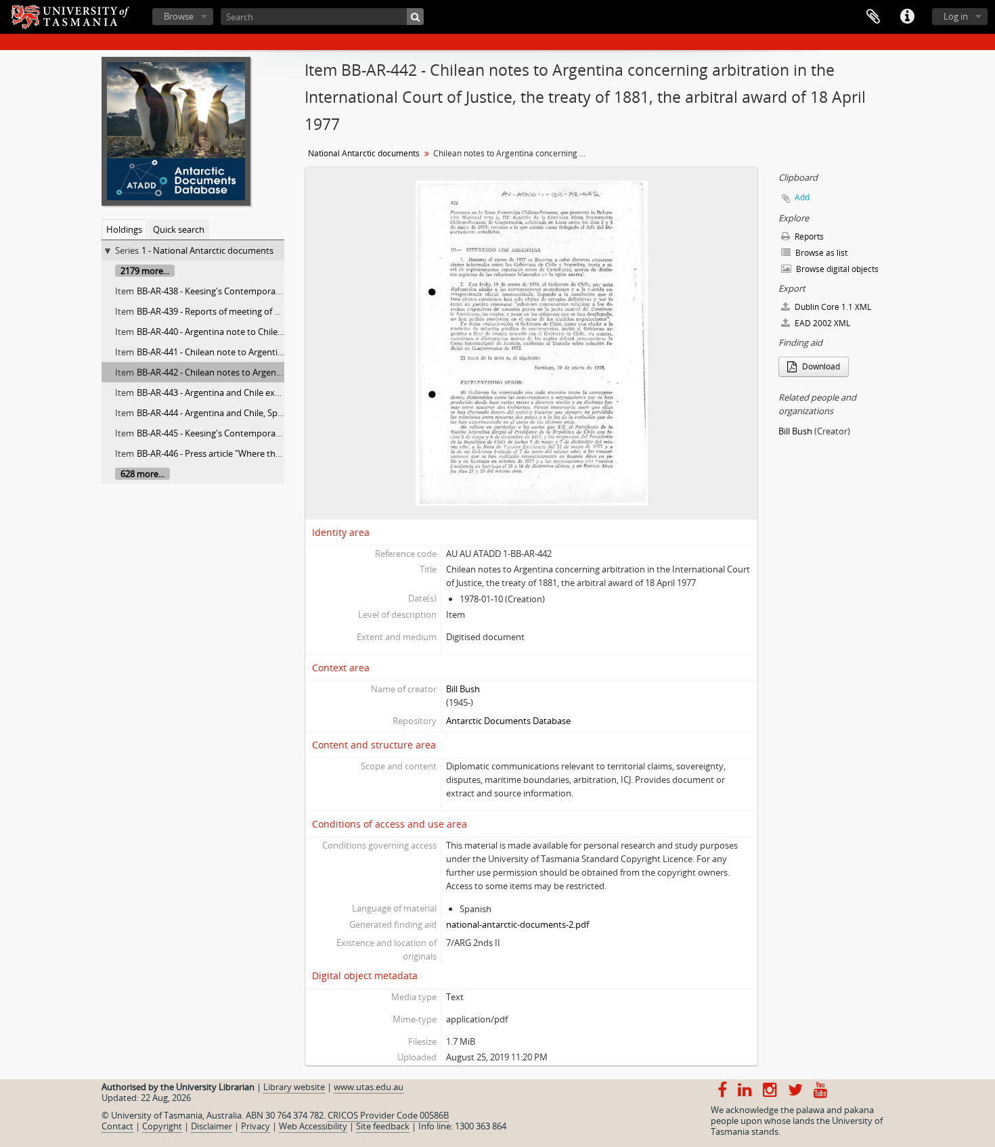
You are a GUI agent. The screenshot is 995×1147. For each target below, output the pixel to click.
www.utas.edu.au (368, 1087)
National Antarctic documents (364, 153)
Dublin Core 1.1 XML (832, 307)
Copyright (162, 1126)
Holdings (124, 229)
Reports (808, 236)
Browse (179, 16)
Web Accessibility (313, 1126)
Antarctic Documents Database (508, 721)
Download (820, 366)
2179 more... (144, 271)
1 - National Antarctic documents (207, 250)
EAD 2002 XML (821, 323)
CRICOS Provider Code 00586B (388, 1115)
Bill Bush (463, 689)
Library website (294, 1087)
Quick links (907, 17)
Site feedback (383, 1126)
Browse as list (820, 252)
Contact (117, 1126)
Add (802, 197)
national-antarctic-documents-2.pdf (517, 924)
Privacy (255, 1126)
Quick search (178, 229)
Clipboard (873, 17)
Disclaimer (211, 1126)
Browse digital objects (836, 269)
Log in (956, 16)
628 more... (142, 474)
